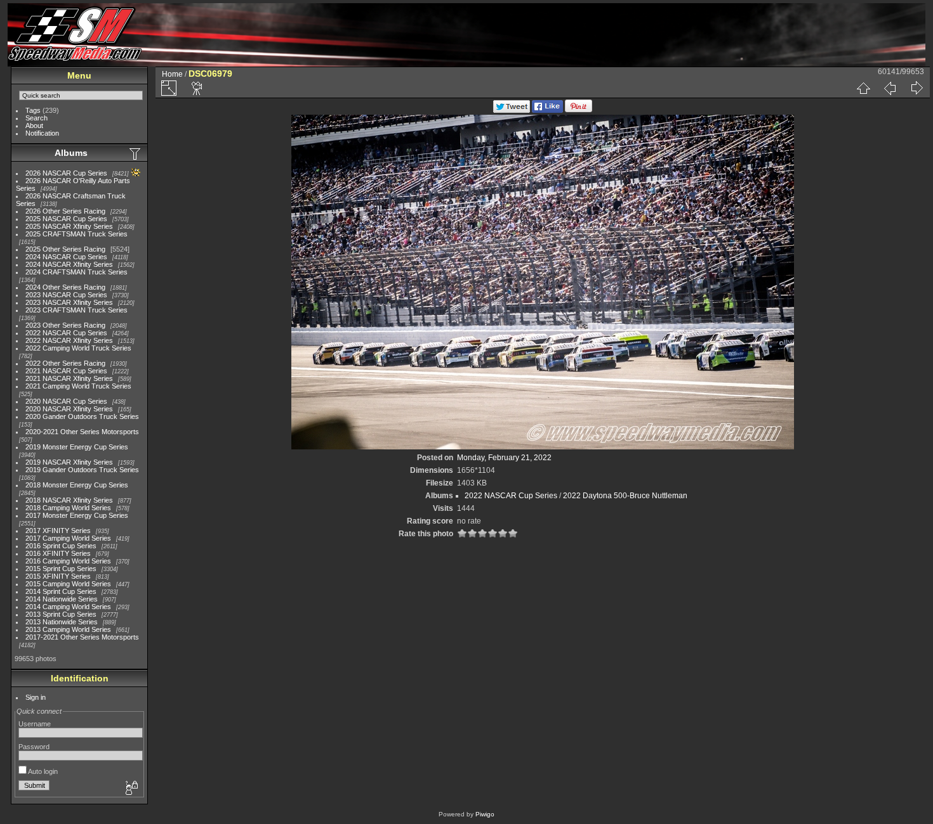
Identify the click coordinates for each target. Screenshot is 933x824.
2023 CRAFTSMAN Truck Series (76, 310)
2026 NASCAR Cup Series (66, 173)
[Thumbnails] (863, 88)
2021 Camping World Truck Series (78, 386)
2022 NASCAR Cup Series (66, 333)
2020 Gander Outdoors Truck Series (82, 416)
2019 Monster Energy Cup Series (76, 447)
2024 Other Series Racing (65, 287)
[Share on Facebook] (547, 110)
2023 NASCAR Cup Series (66, 295)
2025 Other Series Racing (65, 249)
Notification (42, 133)
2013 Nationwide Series (61, 622)
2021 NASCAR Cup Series (66, 371)
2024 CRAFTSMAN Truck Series (76, 272)
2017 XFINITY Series (58, 530)
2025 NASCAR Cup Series (66, 218)
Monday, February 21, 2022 (504, 457)
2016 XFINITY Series (58, 553)
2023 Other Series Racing (65, 325)
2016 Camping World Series (68, 561)
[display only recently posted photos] (136, 153)
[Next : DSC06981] (916, 88)
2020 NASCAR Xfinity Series (69, 409)
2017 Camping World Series (68, 538)
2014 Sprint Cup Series (60, 591)
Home (172, 74)
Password (34, 746)
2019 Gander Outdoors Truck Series (82, 469)
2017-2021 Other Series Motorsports (82, 637)
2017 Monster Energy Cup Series (76, 515)
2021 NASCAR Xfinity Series (69, 378)
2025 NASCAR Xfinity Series (69, 226)
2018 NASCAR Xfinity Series (69, 500)
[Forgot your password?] (130, 788)
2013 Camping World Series (68, 629)
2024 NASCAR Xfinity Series (69, 264)
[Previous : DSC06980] (890, 88)
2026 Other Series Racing (65, 211)
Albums (71, 153)
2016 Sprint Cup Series (60, 546)
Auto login (42, 771)
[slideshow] (197, 88)
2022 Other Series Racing (65, 363)
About (34, 125)
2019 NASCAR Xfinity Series (69, 462)
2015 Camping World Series (68, 584)
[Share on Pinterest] (578, 110)
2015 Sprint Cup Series (60, 568)
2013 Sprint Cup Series (60, 614)
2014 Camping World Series (68, 606)
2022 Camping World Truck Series (78, 348)
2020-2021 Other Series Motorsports (82, 431)
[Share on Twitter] (511, 110)
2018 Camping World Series (68, 508)
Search (36, 118)
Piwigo (484, 814)
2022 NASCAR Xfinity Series (69, 340)
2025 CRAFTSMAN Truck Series (76, 234)
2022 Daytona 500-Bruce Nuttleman (625, 495)
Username (34, 724)
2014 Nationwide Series (61, 599)
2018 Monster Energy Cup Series (76, 485)
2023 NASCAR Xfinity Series (69, 302)
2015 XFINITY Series (58, 576)
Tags (33, 110)
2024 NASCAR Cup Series (66, 257)
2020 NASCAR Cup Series (66, 401)
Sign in (35, 697)
